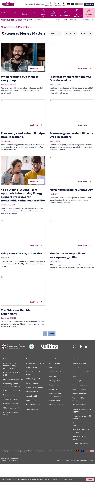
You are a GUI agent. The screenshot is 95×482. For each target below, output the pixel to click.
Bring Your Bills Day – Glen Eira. (21, 253)
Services (29, 359)
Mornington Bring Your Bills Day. (71, 189)
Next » (51, 334)
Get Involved (77, 359)
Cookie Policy (60, 460)
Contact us (7, 359)
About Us (53, 359)
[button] (36, 68)
